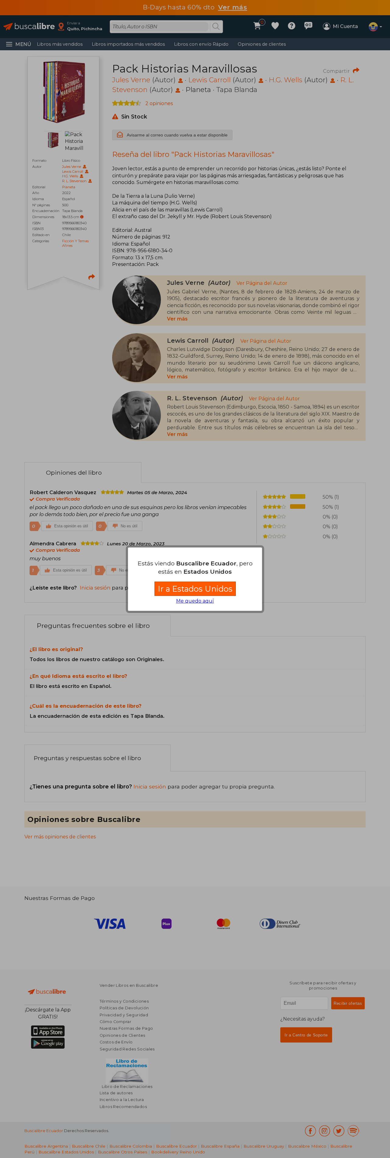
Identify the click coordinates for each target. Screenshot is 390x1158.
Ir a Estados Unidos (195, 588)
